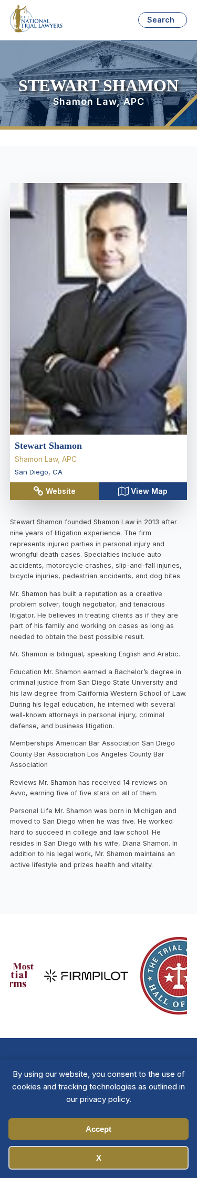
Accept (98, 1129)
